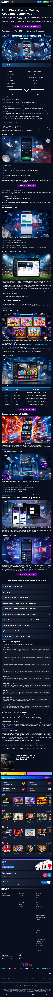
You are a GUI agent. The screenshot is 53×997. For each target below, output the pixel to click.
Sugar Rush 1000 (16, 346)
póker (29, 351)
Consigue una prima (8, 867)
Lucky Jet (6, 392)
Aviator (28, 347)
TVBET (7, 783)
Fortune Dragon (7, 347)
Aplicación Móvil (39, 926)
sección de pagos (26, 570)
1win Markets (46, 113)
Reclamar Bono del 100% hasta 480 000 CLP (26, 26)
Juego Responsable (23, 902)
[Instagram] (22, 965)
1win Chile (21, 908)
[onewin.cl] (4, 1)
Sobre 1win (21, 895)
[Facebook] (26, 965)
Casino (33, 783)
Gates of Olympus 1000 (45, 344)
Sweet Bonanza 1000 (7, 346)
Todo (50, 794)
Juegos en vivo (9, 789)
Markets (37, 921)
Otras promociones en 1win (12, 4)
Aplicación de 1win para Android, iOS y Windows (26, 4)
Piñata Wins (29, 346)
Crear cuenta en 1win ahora (26, 185)
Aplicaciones (7, 116)
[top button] (50, 973)
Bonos (37, 897)
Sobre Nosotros (39, 943)
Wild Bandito (23, 346)
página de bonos (42, 494)
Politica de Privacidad (23, 900)
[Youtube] (30, 965)
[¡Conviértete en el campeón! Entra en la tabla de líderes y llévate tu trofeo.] (26, 762)
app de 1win (6, 527)
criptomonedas (25, 566)
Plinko (6, 398)
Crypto (37, 904)
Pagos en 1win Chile (39, 4)
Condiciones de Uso (23, 897)
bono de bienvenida (7, 443)
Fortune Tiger (39, 910)
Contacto (21, 906)
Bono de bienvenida (9, 110)
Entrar (39, 1)
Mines (6, 395)
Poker (32, 789)
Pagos (37, 928)
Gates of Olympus (34, 344)
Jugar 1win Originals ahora (26, 409)
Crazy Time (43, 350)
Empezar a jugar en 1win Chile (26, 574)
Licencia (20, 904)
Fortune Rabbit (15, 347)
